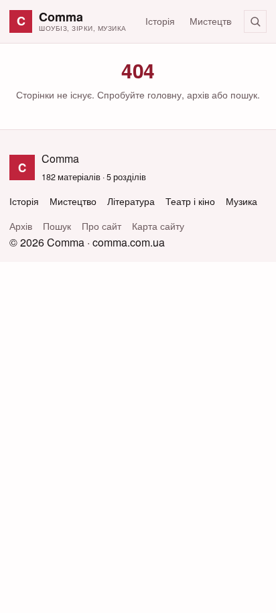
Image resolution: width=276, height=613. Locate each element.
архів (198, 94)
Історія (160, 20)
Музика (241, 201)
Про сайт (101, 226)
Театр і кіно (190, 201)
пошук (243, 94)
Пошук (57, 226)
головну (164, 94)
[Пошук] (255, 21)
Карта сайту (158, 226)
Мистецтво (213, 20)
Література (131, 201)
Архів (20, 226)
